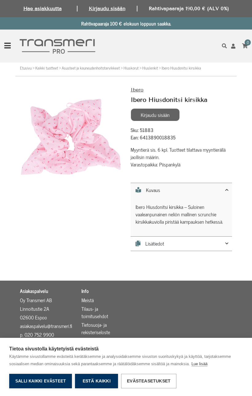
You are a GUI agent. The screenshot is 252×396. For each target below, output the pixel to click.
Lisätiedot (154, 243)
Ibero (137, 90)
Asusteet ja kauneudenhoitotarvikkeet (91, 68)
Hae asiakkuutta (42, 8)
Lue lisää (199, 364)
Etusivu (26, 68)
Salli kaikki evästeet (40, 381)
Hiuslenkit (150, 68)
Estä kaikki (97, 381)
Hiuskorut (131, 68)
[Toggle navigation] (7, 46)
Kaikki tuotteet (46, 68)
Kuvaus (153, 190)
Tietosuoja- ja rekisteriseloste (95, 328)
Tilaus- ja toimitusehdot (94, 312)
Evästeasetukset (149, 381)
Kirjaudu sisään (107, 8)
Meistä (87, 300)
